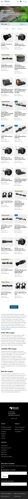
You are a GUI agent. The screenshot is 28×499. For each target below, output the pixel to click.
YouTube (3, 436)
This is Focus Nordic (20, 427)
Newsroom (3, 452)
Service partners (5, 496)
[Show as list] (15, 29)
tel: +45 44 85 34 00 (6, 429)
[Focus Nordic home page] (7, 2)
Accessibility (18, 431)
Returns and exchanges (19, 493)
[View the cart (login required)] (21, 2)
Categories (22, 24)
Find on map (14, 418)
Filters (7, 28)
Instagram (3, 431)
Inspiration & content (6, 448)
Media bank (4, 454)
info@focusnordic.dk (6, 427)
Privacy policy (17, 496)
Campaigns (4, 450)
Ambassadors (4, 445)
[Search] (18, 2)
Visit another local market (7, 481)
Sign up (5, 476)
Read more (3, 17)
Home (2, 4)
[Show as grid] (13, 29)
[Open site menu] (2, 2)
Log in (25, 1)
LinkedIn (3, 438)
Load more (14, 307)
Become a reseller (19, 429)
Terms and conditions (6, 493)
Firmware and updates (6, 456)
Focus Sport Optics (6, 329)
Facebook (3, 433)
